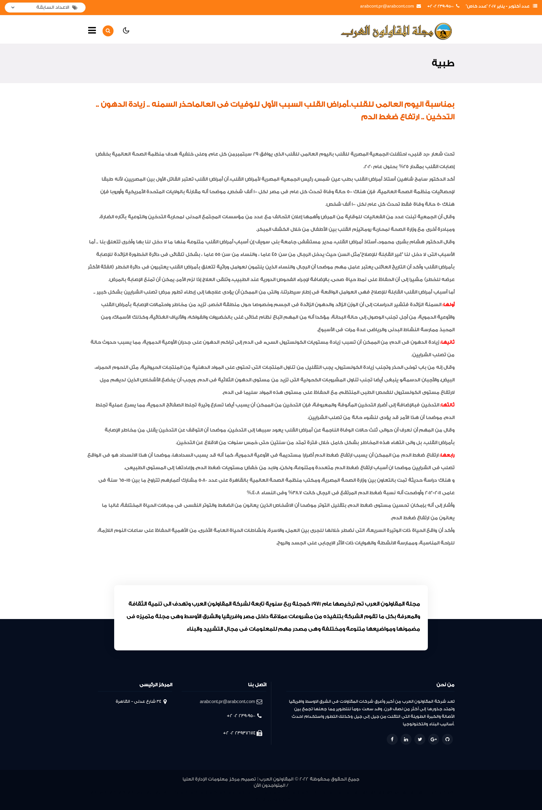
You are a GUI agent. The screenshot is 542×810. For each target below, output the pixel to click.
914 (396, 792)
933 (231, 792)
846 (286, 799)
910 (426, 792)
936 (203, 792)
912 (412, 792)
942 (149, 792)
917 (372, 792)
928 (276, 792)
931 (250, 792)
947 (102, 792)
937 (193, 792)
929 (267, 792)
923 (323, 792)
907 (433, 792)
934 (222, 792)
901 (262, 799)
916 (380, 792)
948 (93, 792)
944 (130, 792)
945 (121, 792)
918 (364, 792)
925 (304, 792)
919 (356, 792)
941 (157, 792)
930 (258, 792)
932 (241, 792)
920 (348, 792)
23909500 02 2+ (440, 6)
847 (277, 799)
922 (332, 792)
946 (112, 792)
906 (441, 792)
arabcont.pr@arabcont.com (387, 6)
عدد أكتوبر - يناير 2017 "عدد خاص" (497, 6)
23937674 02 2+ (239, 733)
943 (140, 792)
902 (255, 799)
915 (388, 792)
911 (419, 792)
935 (212, 792)
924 (313, 792)
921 (340, 792)
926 (295, 792)
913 (404, 792)
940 (165, 792)
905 (449, 792)
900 (269, 799)
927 (286, 792)
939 (174, 792)
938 (183, 792)
